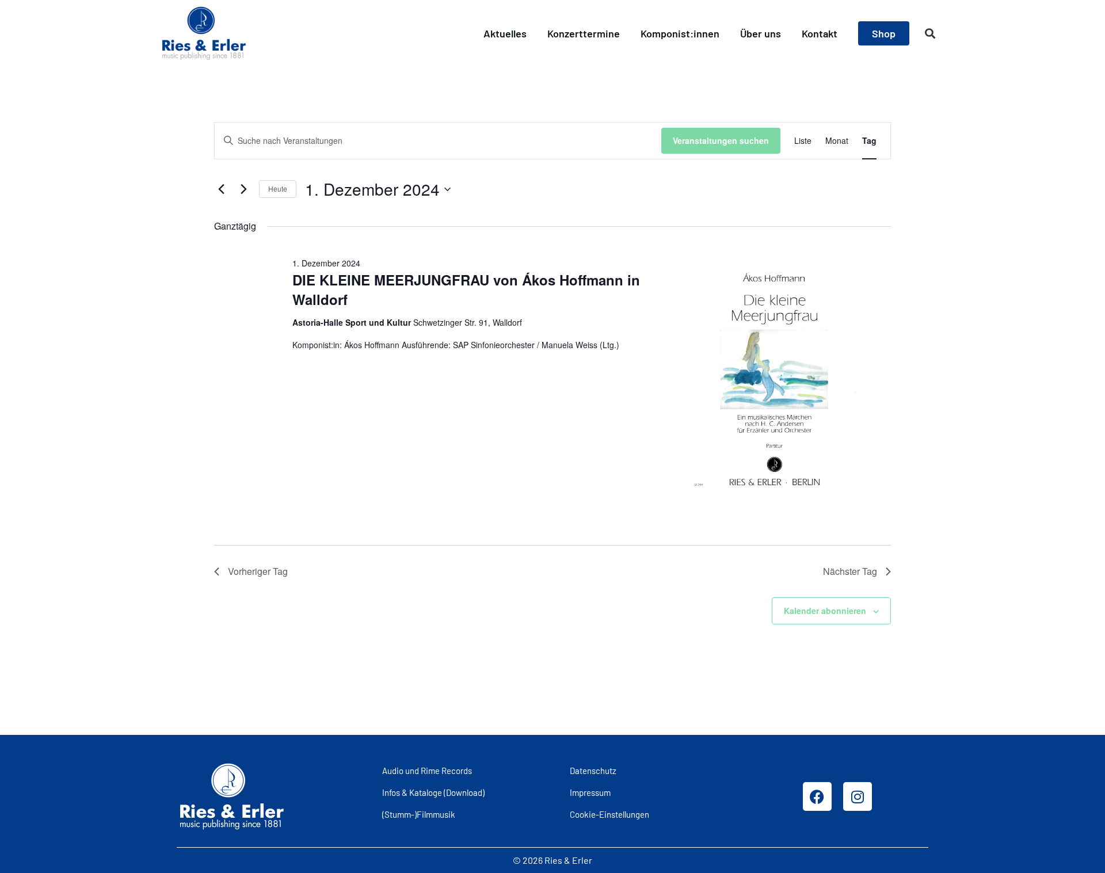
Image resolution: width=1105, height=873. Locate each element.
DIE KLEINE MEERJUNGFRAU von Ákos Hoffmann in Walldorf (466, 289)
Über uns (760, 33)
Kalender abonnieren (825, 610)
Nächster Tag (850, 571)
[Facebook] (817, 796)
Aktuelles (505, 33)
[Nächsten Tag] (243, 189)
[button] (930, 33)
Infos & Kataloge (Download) (433, 792)
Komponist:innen (680, 33)
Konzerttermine (583, 33)
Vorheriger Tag (258, 571)
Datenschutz (593, 770)
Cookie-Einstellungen (609, 814)
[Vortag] (221, 189)
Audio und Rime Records (427, 770)
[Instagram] (857, 796)
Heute (277, 188)
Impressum (590, 792)
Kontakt (819, 33)
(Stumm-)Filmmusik (418, 814)
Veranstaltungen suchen (721, 140)
